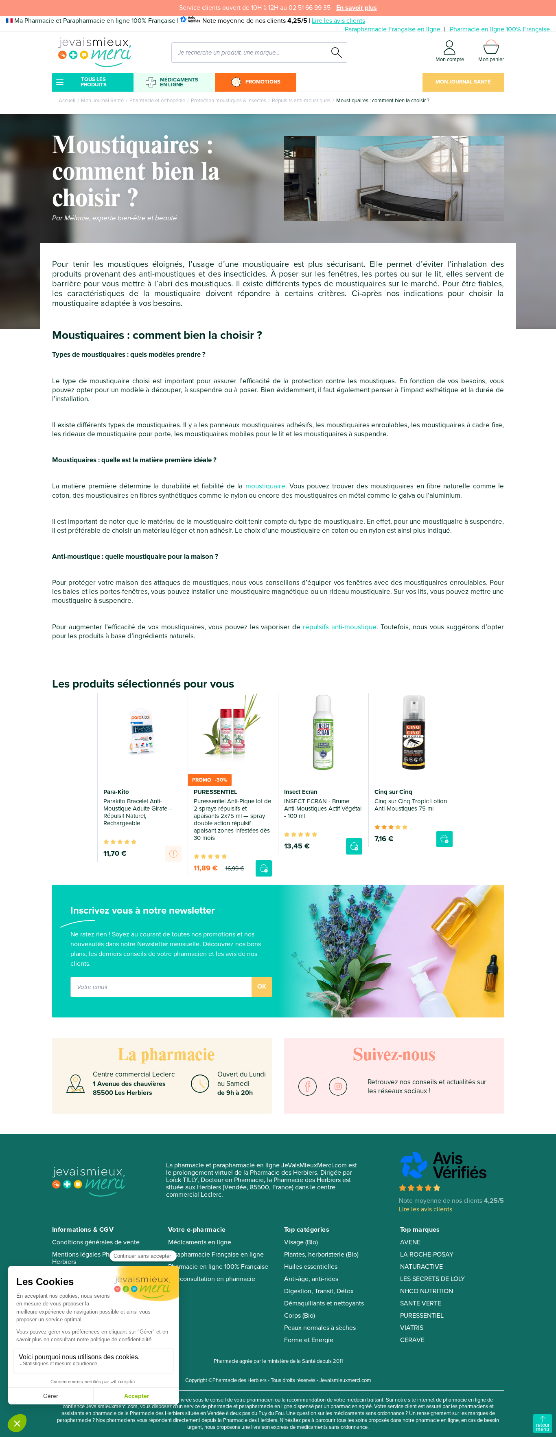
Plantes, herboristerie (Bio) (321, 1254)
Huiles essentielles (310, 1267)
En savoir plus (356, 8)
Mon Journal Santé (463, 82)
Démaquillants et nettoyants (324, 1303)
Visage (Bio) (301, 1242)
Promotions (262, 82)
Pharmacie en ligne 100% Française (500, 29)
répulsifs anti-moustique (340, 627)
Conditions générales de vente (96, 1242)
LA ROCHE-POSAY (426, 1254)
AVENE (410, 1242)
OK (261, 986)
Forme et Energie (308, 1340)
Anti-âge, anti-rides (311, 1279)
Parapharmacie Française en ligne (392, 29)
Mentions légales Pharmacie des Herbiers (98, 1258)
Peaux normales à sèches (320, 1328)
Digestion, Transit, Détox (319, 1291)
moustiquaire (265, 486)
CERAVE (412, 1340)
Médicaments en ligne (179, 82)
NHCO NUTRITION (426, 1291)
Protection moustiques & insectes (228, 100)
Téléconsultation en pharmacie (211, 1279)
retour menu (542, 1427)
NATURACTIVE (421, 1267)
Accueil (67, 100)
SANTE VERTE (420, 1303)
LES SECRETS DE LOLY (432, 1279)
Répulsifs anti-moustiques (301, 100)
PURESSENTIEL (422, 1316)
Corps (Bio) (299, 1316)
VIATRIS (411, 1328)
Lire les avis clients (338, 21)
